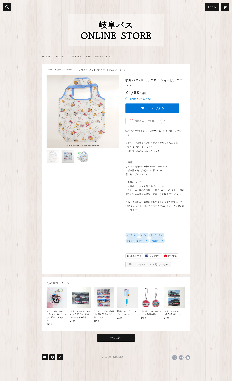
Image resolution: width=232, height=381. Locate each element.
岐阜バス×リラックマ (67, 69)
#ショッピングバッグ (137, 241)
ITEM (88, 56)
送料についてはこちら (141, 98)
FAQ (109, 56)
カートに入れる (155, 108)
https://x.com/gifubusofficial (174, 357)
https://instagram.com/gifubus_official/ (181, 357)
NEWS (99, 56)
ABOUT (59, 56)
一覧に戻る (116, 337)
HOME (46, 56)
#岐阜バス (132, 235)
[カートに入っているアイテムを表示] (225, 7)
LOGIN (212, 7)
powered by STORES (113, 357)
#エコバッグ (157, 241)
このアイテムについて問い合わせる (150, 264)
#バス (144, 235)
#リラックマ (157, 235)
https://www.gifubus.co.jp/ (187, 357)
